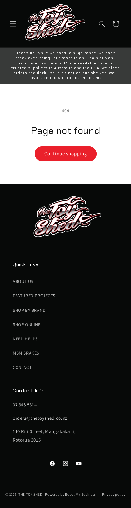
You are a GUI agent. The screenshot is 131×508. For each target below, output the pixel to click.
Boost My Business (80, 494)
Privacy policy (114, 494)
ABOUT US (23, 281)
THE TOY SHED (30, 494)
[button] (13, 24)
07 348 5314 (25, 405)
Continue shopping (65, 153)
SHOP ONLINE (27, 324)
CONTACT (22, 367)
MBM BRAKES (26, 353)
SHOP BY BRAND (29, 310)
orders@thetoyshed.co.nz (40, 418)
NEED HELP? (25, 339)
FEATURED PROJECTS (34, 295)
